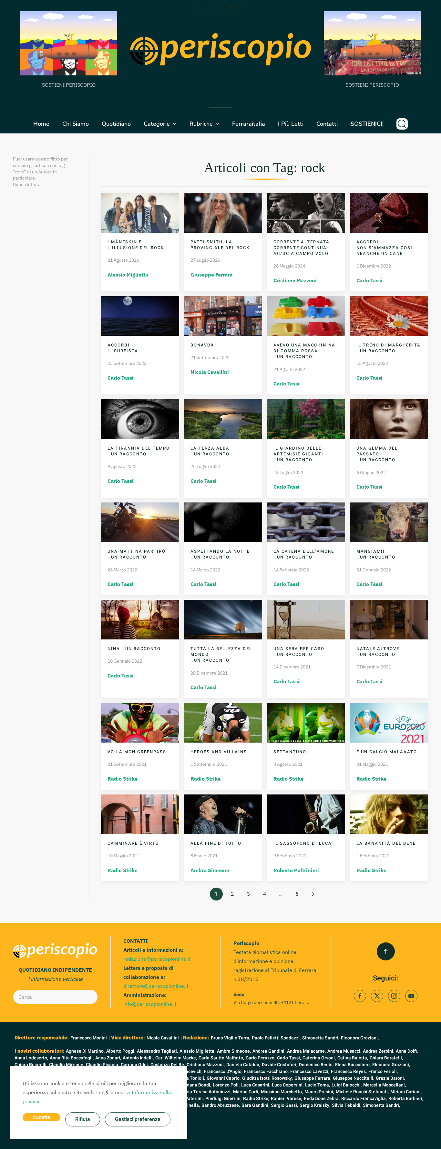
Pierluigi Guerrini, (223, 1098)
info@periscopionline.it (150, 1004)
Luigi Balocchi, (347, 1085)
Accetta (41, 1117)
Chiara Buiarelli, (31, 1064)
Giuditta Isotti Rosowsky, (267, 1078)
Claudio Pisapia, (102, 1064)
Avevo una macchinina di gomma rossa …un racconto (304, 351)
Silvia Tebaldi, (346, 1105)
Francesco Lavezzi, (309, 1071)
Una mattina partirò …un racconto (137, 554)
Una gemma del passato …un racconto (377, 454)
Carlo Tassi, (289, 1058)
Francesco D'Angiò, (223, 1071)
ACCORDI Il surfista (123, 348)
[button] (402, 123)
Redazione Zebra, (322, 1098)
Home (41, 124)
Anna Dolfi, (407, 1051)
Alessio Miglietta (128, 274)
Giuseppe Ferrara (211, 274)
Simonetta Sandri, (320, 1038)
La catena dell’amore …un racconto (303, 554)
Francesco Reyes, (349, 1071)
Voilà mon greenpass (137, 752)
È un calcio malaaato (386, 752)
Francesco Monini (88, 1038)
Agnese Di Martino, (85, 1051)
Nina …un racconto (134, 649)
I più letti (290, 124)
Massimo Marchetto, (282, 1091)
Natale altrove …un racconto (377, 651)
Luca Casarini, (255, 1085)
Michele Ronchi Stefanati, (362, 1091)
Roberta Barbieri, (405, 1098)
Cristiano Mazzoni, (206, 1064)
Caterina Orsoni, (319, 1058)
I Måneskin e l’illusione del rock (136, 245)
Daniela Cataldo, (243, 1064)
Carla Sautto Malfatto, (221, 1058)
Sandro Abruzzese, (220, 1105)
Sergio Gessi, (284, 1105)
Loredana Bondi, (194, 1085)
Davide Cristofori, (279, 1064)
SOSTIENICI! (367, 124)
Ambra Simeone (209, 870)
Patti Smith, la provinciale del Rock (220, 245)
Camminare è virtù (133, 843)
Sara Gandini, (255, 1105)
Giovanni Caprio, (224, 1078)
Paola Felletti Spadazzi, (276, 1038)
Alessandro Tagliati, (157, 1051)
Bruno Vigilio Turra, (230, 1038)
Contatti (327, 124)
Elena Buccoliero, (353, 1064)
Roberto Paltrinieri (296, 870)
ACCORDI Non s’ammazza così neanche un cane (384, 248)
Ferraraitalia (248, 124)
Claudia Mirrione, (66, 1064)
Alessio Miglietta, (197, 1051)
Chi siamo (75, 124)
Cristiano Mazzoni (295, 280)
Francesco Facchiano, (266, 1071)
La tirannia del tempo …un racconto (139, 451)
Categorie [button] (157, 124)
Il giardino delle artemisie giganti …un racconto (298, 454)
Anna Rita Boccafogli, (72, 1058)
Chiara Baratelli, (386, 1058)
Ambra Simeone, (234, 1051)
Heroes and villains (218, 752)
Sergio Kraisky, (315, 1105)
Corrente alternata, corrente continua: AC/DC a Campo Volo (302, 248)
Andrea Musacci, (344, 1051)
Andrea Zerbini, (378, 1051)
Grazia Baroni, (390, 1078)
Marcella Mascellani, (384, 1085)
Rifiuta (82, 1119)
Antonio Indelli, (138, 1058)
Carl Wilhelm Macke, (176, 1058)
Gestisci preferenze (137, 1119)
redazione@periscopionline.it (157, 959)
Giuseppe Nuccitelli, (353, 1078)
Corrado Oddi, (135, 1064)
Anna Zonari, (108, 1058)
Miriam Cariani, (406, 1091)
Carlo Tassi (369, 280)
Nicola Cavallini (209, 372)
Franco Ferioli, (383, 1071)
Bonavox (202, 345)
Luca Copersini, (287, 1085)
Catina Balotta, (352, 1058)
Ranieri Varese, (286, 1098)
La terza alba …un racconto (210, 451)
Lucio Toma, (317, 1085)
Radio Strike (123, 778)
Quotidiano (116, 124)
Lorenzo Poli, (226, 1085)
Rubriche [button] (201, 124)
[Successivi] (313, 894)
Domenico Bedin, (316, 1064)
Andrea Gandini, (268, 1051)
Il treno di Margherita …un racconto (388, 348)
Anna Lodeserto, (31, 1058)
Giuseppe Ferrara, (312, 1078)
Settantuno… (291, 752)
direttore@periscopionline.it (156, 986)
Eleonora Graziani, (360, 1038)
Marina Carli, (246, 1091)
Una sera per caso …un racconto (298, 651)
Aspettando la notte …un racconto (220, 554)
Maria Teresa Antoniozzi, (205, 1091)
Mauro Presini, (319, 1091)
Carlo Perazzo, (260, 1058)
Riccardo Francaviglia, (364, 1098)
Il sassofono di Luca (302, 843)
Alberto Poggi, (120, 1051)
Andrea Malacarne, (306, 1051)
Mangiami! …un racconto (375, 554)
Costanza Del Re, (167, 1064)
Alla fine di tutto (215, 843)
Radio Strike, (256, 1098)
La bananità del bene (386, 843)
